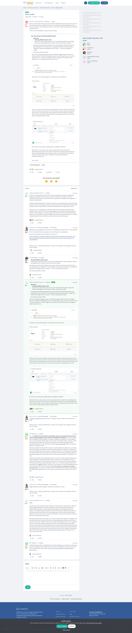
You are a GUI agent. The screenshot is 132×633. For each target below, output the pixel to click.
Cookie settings (65, 599)
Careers (58, 611)
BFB (30, 434)
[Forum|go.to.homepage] (28, 2)
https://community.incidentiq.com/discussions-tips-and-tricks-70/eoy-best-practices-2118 (52, 236)
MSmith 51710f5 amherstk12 (36, 21)
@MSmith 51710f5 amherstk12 (37, 229)
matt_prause (90, 47)
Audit (43, 165)
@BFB (30, 486)
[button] (94, 2)
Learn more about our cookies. (94, 623)
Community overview (33, 7)
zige (30, 257)
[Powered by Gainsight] (66, 596)
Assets (52, 7)
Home (24, 7)
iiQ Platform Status (74, 616)
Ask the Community (45, 7)
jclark (88, 43)
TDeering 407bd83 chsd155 (36, 193)
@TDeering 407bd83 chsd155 (36, 418)
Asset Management (35, 165)
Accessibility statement (76, 599)
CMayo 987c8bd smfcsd (93, 56)
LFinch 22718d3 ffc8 (92, 61)
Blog (71, 614)
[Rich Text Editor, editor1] (51, 577)
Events (57, 3)
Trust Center (73, 611)
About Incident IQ (60, 614)
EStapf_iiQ (89, 52)
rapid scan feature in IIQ (44, 54)
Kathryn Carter (33, 227)
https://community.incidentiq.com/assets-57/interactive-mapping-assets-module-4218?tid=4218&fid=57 (51, 238)
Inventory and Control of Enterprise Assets (54, 530)
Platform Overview (60, 616)
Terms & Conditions (55, 599)
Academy (63, 3)
